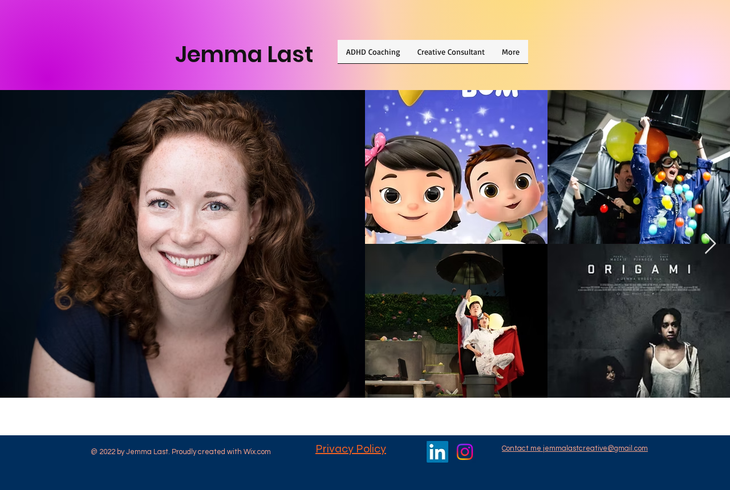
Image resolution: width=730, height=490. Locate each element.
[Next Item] (710, 244)
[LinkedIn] (437, 452)
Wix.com (257, 452)
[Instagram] (465, 452)
